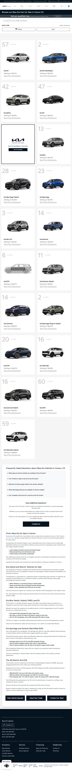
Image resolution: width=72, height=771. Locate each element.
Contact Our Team (57, 698)
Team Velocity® (54, 765)
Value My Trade (40, 751)
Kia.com (41, 765)
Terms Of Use (15, 765)
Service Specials (24, 751)
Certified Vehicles (7, 753)
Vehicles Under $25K (8, 756)
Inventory (6, 745)
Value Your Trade (36, 698)
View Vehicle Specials (15, 698)
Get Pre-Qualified (18, 149)
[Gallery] (36, 16)
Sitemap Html (25, 765)
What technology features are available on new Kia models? (26, 490)
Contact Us (36, 524)
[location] (33, 1)
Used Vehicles (6, 751)
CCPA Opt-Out (35, 765)
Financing (40, 745)
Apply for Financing (42, 748)
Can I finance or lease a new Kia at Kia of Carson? (23, 478)
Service (22, 745)
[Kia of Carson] (7, 6)
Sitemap (21, 765)
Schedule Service (24, 748)
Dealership (57, 745)
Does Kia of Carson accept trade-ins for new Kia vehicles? (26, 484)
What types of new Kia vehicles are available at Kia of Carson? (27, 473)
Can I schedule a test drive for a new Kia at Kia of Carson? (26, 495)
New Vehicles (6, 748)
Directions (56, 751)
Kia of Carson (10, 538)
